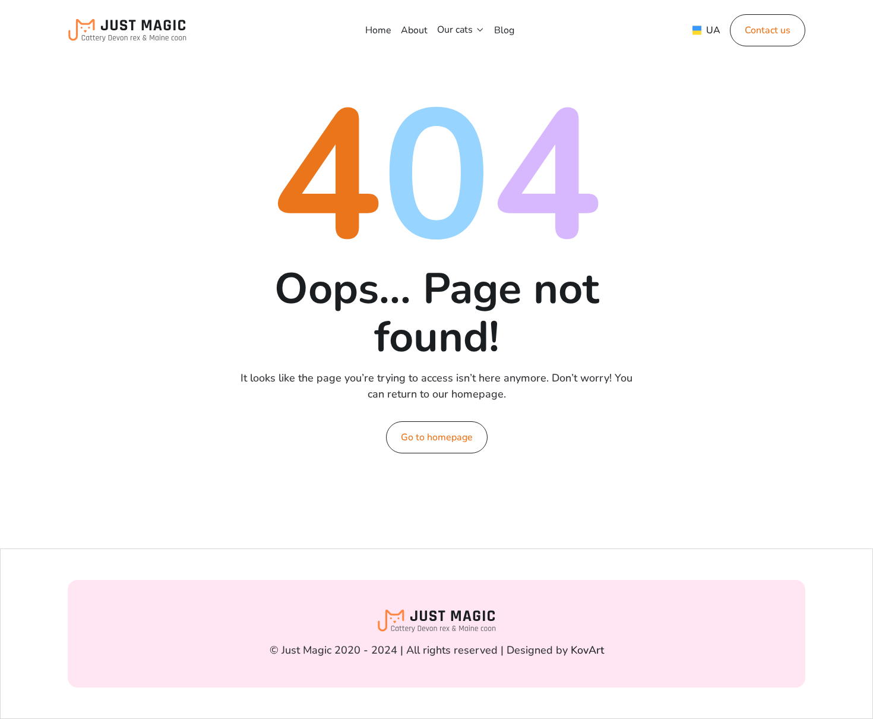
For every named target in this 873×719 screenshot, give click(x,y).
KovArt (587, 650)
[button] (461, 30)
